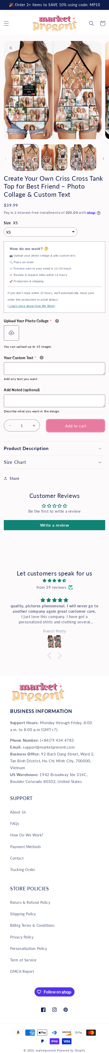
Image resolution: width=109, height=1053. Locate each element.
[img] (54, 580)
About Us (18, 812)
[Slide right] (103, 158)
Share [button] (14, 478)
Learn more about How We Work (31, 305)
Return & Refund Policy (30, 902)
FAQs (14, 823)
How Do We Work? (26, 835)
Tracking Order (22, 869)
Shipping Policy (23, 914)
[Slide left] (5, 158)
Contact (17, 858)
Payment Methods (25, 847)
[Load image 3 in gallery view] (83, 157)
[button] (6, 23)
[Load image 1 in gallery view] (25, 157)
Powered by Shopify (71, 1050)
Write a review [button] (54, 525)
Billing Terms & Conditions (32, 925)
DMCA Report (22, 971)
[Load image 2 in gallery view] (54, 157)
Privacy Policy (21, 937)
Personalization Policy (28, 948)
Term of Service (23, 960)
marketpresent (46, 1050)
